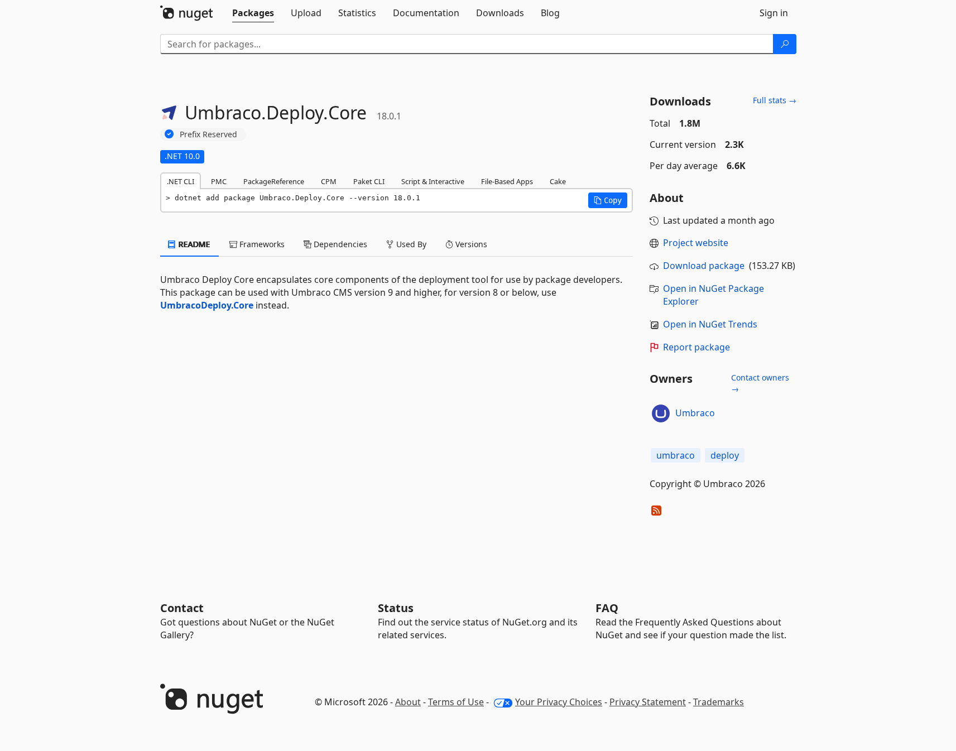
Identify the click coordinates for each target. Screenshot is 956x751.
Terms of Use (456, 702)
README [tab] (193, 244)
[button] (607, 200)
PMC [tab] (219, 181)
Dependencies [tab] (339, 244)
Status (396, 607)
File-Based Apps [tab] (507, 181)
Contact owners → (760, 383)
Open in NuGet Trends (710, 324)
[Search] (784, 44)
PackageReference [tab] (273, 181)
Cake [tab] (558, 181)
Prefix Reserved (208, 134)
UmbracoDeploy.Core (206, 305)
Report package (696, 347)
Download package (703, 265)
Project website (695, 243)
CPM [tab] (329, 181)
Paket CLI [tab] (369, 181)
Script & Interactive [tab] (432, 181)
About (408, 702)
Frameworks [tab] (261, 244)
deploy (724, 455)
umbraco (675, 455)
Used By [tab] (410, 244)
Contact (182, 607)
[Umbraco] (661, 413)
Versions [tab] (470, 244)
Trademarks (718, 702)
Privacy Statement (647, 702)
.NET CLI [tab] (180, 181)
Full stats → (774, 100)
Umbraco (695, 413)
